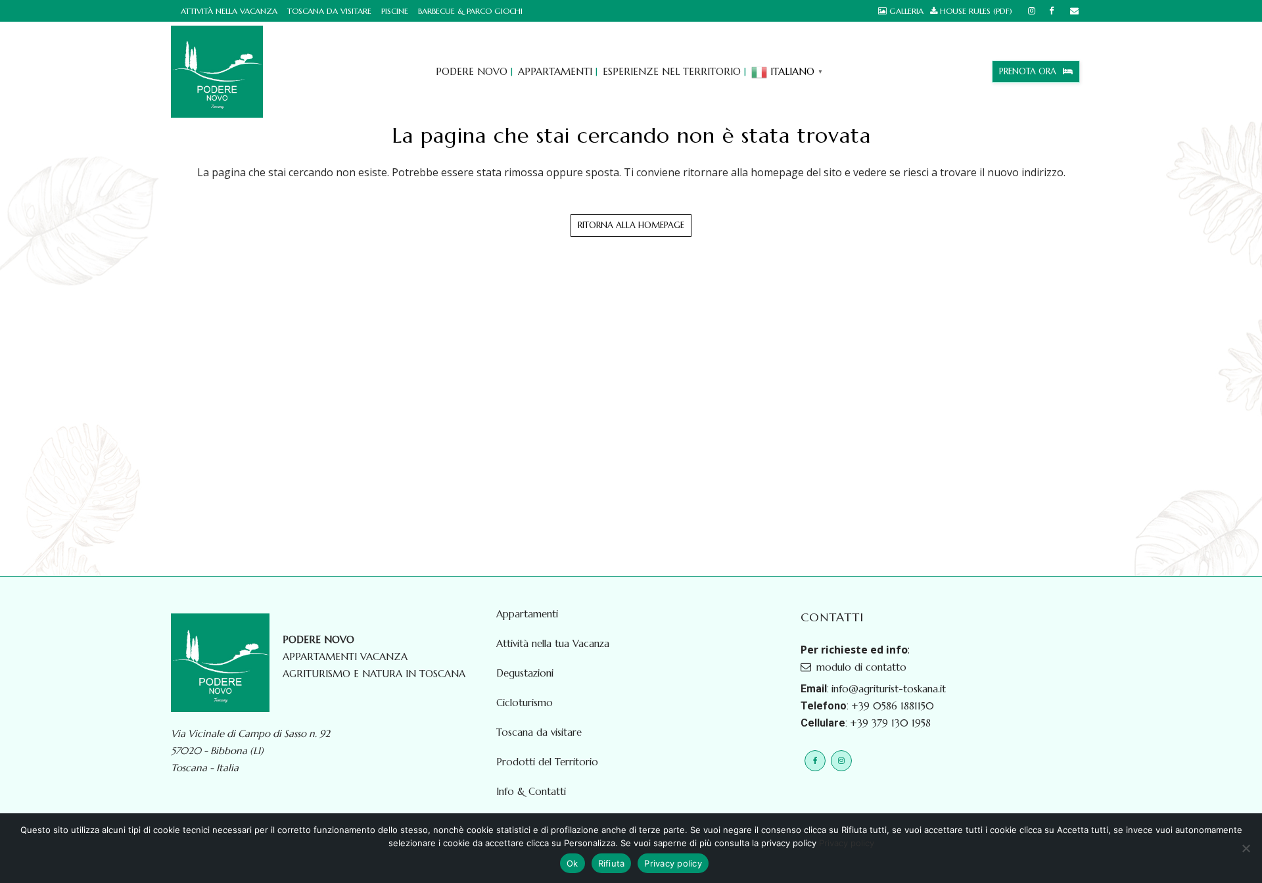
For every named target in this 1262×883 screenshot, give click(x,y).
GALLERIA (906, 11)
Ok (572, 863)
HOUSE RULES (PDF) (976, 11)
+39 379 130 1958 (890, 723)
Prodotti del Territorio (547, 762)
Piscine (394, 11)
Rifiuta (611, 863)
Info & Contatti (531, 792)
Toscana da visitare (329, 11)
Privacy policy (846, 843)
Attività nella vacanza (229, 11)
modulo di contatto (861, 667)
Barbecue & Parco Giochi (470, 11)
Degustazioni (524, 673)
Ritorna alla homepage (631, 225)
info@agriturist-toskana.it (888, 688)
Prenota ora (1027, 71)
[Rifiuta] (1245, 848)
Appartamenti (527, 614)
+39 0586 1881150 (892, 706)
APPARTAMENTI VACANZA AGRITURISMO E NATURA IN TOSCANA (374, 656)
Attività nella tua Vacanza (552, 644)
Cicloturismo (524, 703)
